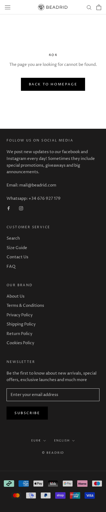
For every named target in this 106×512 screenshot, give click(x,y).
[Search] (89, 7)
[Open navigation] (7, 7)
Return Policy (19, 334)
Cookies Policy (20, 343)
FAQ (11, 266)
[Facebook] (9, 208)
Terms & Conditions (25, 305)
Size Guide (17, 248)
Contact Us (17, 257)
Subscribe (27, 413)
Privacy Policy (20, 315)
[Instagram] (21, 208)
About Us (15, 296)
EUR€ (36, 441)
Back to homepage (53, 84)
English (62, 441)
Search (13, 238)
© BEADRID (53, 453)
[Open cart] (98, 7)
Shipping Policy (21, 324)
